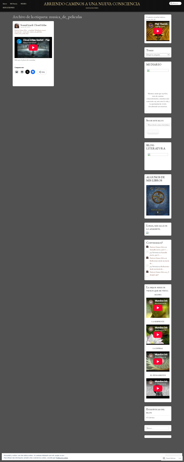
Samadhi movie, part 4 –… (159, 249)
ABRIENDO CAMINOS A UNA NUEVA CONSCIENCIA (92, 3)
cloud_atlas (26, 32)
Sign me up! (153, 131)
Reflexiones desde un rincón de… (159, 267)
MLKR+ (24, 3)
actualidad (31, 30)
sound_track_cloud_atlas (22, 33)
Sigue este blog (155, 120)
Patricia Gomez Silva (21, 30)
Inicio (5, 3)
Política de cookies (62, 458)
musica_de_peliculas (36, 32)
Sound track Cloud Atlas (33, 25)
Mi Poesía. (14, 3)
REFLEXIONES (8, 7)
